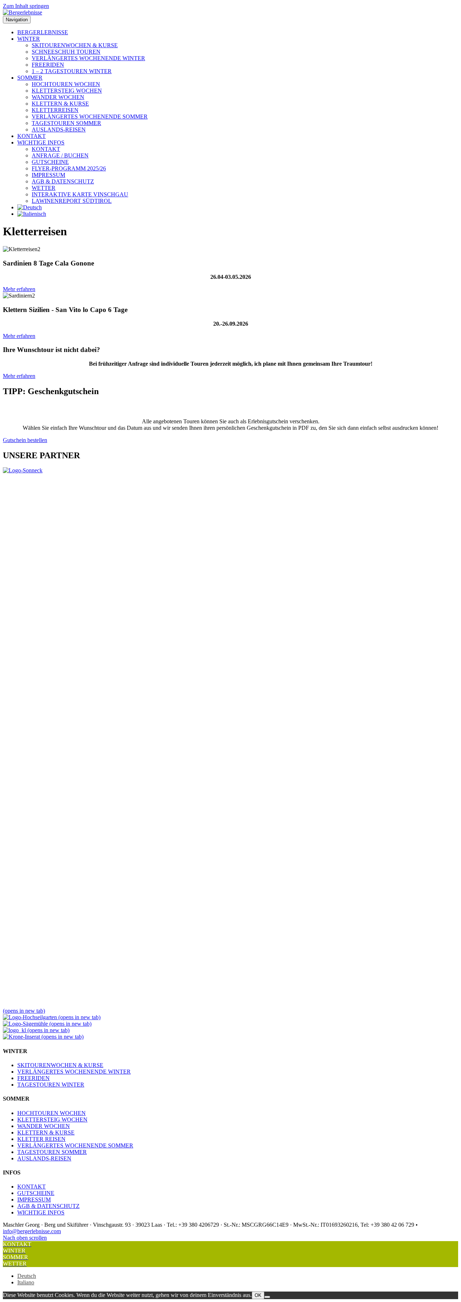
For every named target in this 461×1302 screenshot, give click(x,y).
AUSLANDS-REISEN (59, 129)
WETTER (43, 188)
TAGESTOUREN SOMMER (66, 123)
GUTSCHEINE (50, 162)
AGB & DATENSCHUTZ (63, 181)
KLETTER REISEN (41, 1139)
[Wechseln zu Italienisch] (31, 214)
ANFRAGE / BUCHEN (60, 155)
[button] (25, 1238)
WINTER (28, 39)
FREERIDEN (48, 65)
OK (258, 1295)
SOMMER (29, 78)
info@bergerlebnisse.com (32, 1231)
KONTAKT (31, 136)
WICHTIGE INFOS (40, 142)
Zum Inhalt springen (26, 6)
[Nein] (267, 1297)
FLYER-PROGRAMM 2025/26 (69, 168)
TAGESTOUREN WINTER (50, 1085)
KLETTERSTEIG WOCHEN (67, 91)
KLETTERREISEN (55, 110)
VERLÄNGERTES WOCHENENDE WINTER (88, 58)
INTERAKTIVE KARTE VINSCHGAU (80, 194)
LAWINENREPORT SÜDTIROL (72, 201)
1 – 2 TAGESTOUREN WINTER (72, 71)
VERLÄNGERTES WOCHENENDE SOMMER (90, 116)
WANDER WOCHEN (58, 97)
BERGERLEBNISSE (42, 32)
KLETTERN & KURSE (60, 104)
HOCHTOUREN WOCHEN (66, 84)
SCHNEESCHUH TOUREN (66, 52)
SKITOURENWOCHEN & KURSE (75, 45)
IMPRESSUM (48, 175)
